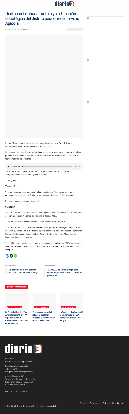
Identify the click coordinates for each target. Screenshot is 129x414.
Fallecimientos (95, 403)
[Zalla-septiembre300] (105, 118)
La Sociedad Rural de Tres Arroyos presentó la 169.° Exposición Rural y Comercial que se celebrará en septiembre (16, 318)
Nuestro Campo (24, 29)
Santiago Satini (51, 406)
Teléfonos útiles (109, 403)
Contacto (120, 403)
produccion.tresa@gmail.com (21, 372)
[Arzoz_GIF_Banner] (105, 35)
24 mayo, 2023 (10, 29)
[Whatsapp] (15, 256)
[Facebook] (7, 256)
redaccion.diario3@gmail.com (21, 362)
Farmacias (83, 403)
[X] (11, 256)
